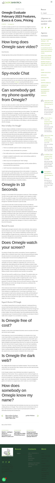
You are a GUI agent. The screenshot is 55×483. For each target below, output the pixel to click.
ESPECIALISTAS (45, 77)
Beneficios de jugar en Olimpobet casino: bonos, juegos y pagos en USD (46, 63)
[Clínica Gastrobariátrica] (12, 3)
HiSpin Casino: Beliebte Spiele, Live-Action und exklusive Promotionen (46, 57)
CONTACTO (44, 95)
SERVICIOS (43, 75)
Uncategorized (11, 24)
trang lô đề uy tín (48, 100)
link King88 (46, 171)
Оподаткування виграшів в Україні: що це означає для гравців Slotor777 (32, 434)
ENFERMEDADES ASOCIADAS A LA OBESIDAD (45, 91)
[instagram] (42, 27)
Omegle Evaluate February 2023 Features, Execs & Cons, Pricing (19, 16)
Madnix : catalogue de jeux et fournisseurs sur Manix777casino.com (8, 434)
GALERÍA (43, 80)
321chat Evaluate (30, 415)
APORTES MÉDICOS (46, 82)
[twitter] (48, 27)
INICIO (42, 70)
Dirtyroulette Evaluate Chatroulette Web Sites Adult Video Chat (11, 417)
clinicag (4, 24)
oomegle (17, 82)
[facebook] (45, 27)
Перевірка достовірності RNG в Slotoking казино (19, 433)
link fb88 (46, 154)
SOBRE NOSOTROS (46, 72)
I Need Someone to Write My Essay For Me (48, 104)
